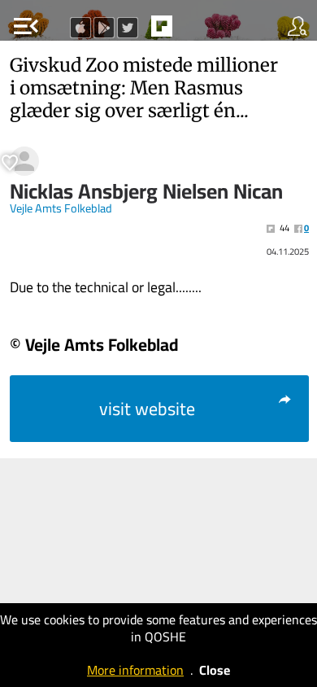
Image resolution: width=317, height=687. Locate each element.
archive (195, 31)
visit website (147, 409)
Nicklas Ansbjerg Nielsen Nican (146, 191)
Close (214, 670)
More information (135, 670)
